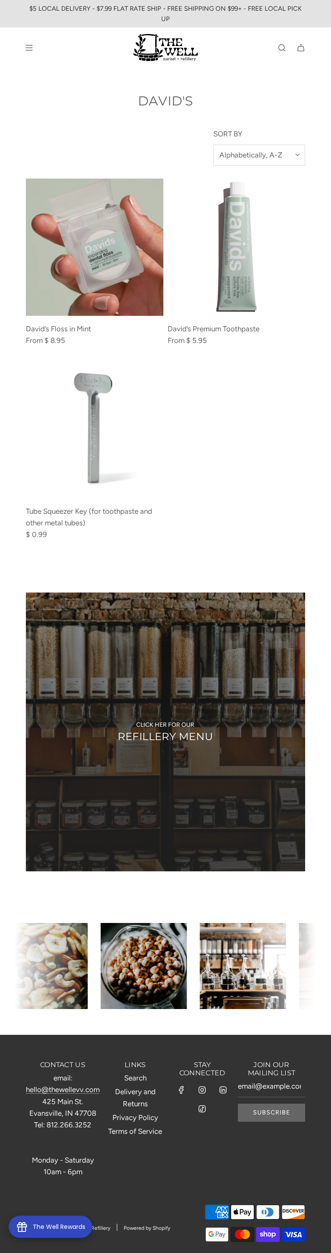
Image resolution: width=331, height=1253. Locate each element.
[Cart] (300, 47)
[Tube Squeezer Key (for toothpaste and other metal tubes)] (94, 429)
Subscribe (271, 1112)
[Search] (281, 47)
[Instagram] (202, 1089)
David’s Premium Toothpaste (213, 328)
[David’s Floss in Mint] (94, 247)
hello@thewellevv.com (63, 1089)
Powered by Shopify (147, 1228)
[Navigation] (28, 47)
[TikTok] (202, 1108)
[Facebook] (181, 1089)
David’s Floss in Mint (58, 328)
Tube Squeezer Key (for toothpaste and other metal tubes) (89, 517)
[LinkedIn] (222, 1089)
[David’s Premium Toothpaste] (236, 247)
